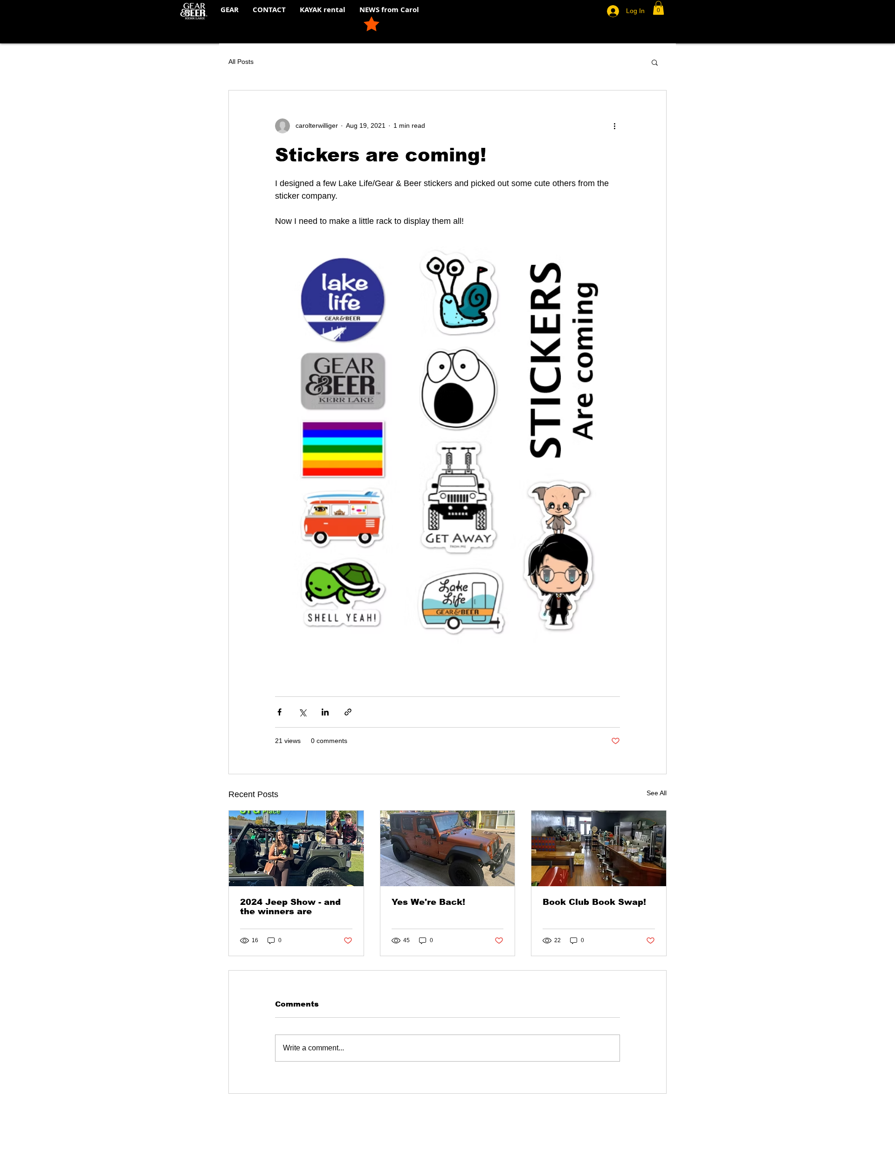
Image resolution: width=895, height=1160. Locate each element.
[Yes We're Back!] (447, 848)
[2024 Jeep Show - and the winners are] (296, 848)
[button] (658, 8)
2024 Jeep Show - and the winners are (290, 906)
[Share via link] (348, 712)
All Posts (241, 61)
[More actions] (614, 126)
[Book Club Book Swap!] (598, 848)
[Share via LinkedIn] (325, 712)
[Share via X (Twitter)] (302, 712)
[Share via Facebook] (279, 712)
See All (657, 793)
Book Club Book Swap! (594, 902)
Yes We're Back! (428, 902)
